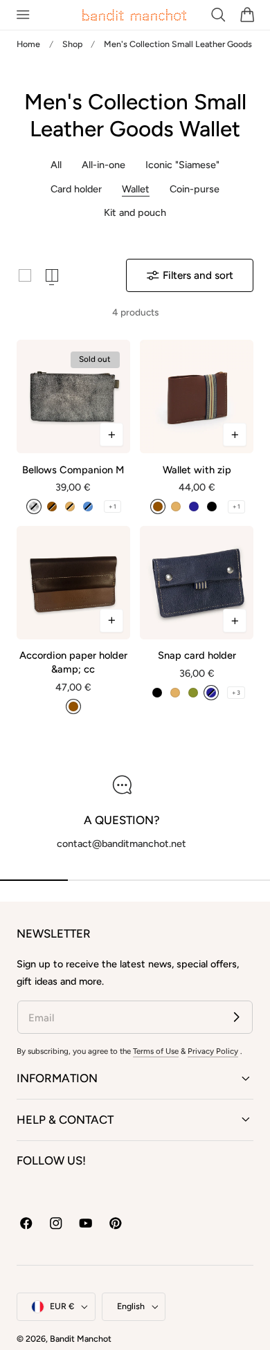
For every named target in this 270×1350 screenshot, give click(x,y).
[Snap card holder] (196, 582)
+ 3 (236, 692)
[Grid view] (25, 275)
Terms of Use (156, 1051)
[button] (22, 15)
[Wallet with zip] (196, 396)
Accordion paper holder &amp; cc (73, 662)
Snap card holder (197, 655)
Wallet (136, 189)
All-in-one (103, 164)
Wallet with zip (197, 470)
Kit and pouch (135, 212)
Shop (72, 44)
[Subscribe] (236, 1017)
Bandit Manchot (80, 1338)
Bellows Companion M (73, 470)
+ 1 (112, 506)
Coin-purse (194, 189)
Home (28, 44)
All (56, 164)
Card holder (76, 189)
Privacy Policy (213, 1051)
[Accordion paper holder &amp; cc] (73, 582)
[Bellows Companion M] (73, 396)
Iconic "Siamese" (182, 164)
